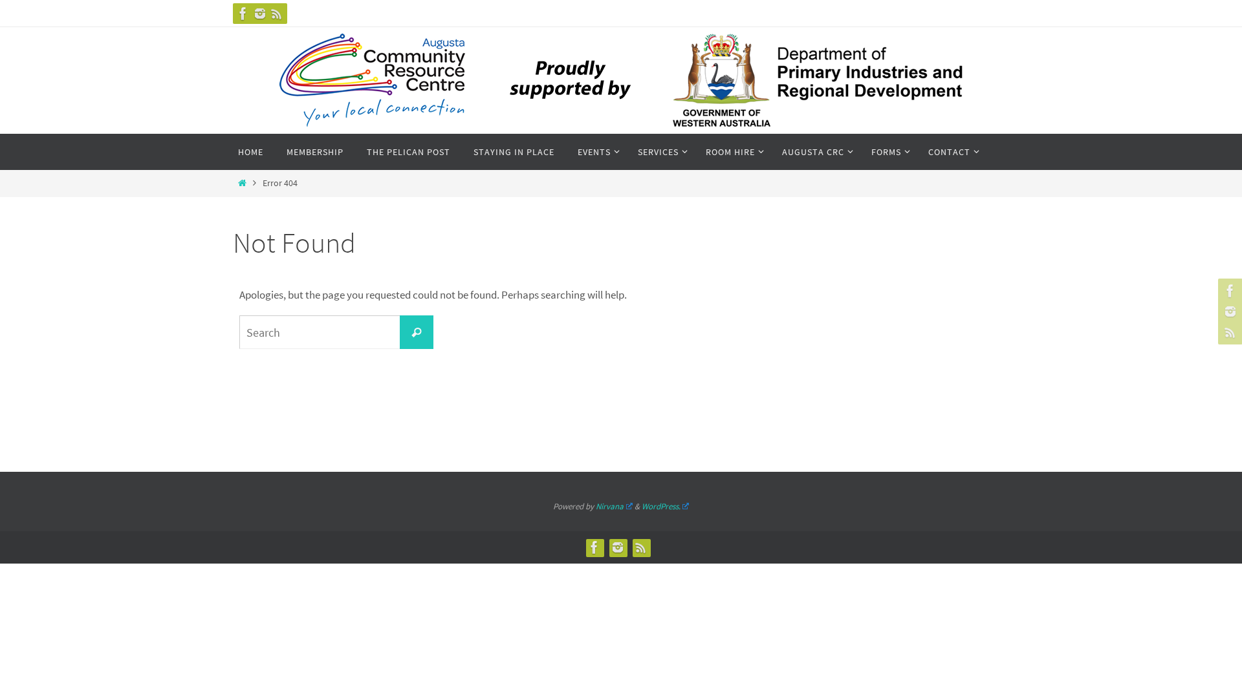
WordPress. (661, 506)
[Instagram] (260, 13)
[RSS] (277, 13)
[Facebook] (243, 13)
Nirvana (610, 506)
